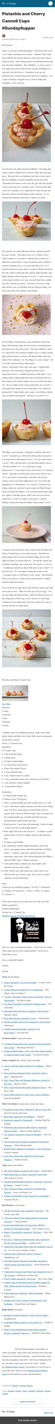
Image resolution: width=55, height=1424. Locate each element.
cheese (18, 1391)
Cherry (25, 1391)
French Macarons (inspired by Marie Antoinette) (23, 1293)
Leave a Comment (27, 1401)
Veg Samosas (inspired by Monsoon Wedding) (23, 1134)
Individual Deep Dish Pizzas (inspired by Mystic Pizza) (26, 1011)
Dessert (15, 1385)
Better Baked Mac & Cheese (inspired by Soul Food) (25, 1174)
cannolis (10, 1391)
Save (4, 703)
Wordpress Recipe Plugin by (18, 915)
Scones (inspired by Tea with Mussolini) (20, 982)
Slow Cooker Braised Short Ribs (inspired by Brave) (25, 1087)
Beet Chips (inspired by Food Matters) (19, 1116)
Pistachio (39, 1391)
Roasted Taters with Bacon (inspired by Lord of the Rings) (27, 1148)
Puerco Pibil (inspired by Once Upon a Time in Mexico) (26, 1094)
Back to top (48, 1413)
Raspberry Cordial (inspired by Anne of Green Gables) (26, 1315)
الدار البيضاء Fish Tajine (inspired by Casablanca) (24, 1066)
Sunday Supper (26, 1385)
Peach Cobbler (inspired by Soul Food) (20, 1278)
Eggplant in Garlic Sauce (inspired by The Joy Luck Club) (27, 1109)
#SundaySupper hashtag (15, 1367)
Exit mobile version (27, 1420)
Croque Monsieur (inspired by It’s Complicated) (23, 989)
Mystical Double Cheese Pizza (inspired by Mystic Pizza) (27, 1021)
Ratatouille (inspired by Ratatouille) (18, 1120)
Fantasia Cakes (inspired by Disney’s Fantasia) (22, 1253)
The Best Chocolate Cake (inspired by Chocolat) (23, 1210)
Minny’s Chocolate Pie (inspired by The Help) (22, 1232)
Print (8, 703)
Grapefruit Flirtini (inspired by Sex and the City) (23, 1322)
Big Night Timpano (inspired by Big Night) (21, 1170)
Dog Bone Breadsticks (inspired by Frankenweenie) (25, 1004)
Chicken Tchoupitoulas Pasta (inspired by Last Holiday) (26, 1196)
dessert (32, 1391)
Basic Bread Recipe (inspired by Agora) (20, 1018)
